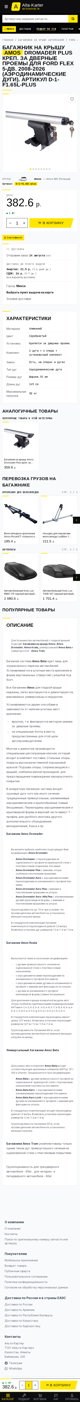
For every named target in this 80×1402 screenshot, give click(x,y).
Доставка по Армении (20, 1309)
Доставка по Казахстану (21, 1320)
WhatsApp (15, 1368)
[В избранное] (72, 99)
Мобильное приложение (21, 1260)
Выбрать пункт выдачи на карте (30, 292)
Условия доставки (18, 298)
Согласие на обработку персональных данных (36, 1287)
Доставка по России (18, 1304)
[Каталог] (6, 6)
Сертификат (15, 237)
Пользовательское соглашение (26, 1276)
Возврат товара (15, 1265)
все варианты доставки (20, 277)
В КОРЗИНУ (53, 223)
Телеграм (67, 29)
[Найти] (73, 19)
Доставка (25, 29)
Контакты (11, 1234)
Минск (21, 286)
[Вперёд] (76, 520)
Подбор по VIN (46, 29)
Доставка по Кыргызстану (22, 1326)
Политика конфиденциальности (26, 1282)
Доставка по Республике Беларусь (29, 1315)
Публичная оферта (17, 1271)
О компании (12, 1228)
